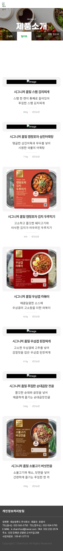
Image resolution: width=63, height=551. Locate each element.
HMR (38, 36)
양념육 (9, 36)
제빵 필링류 (53, 34)
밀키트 (24, 36)
